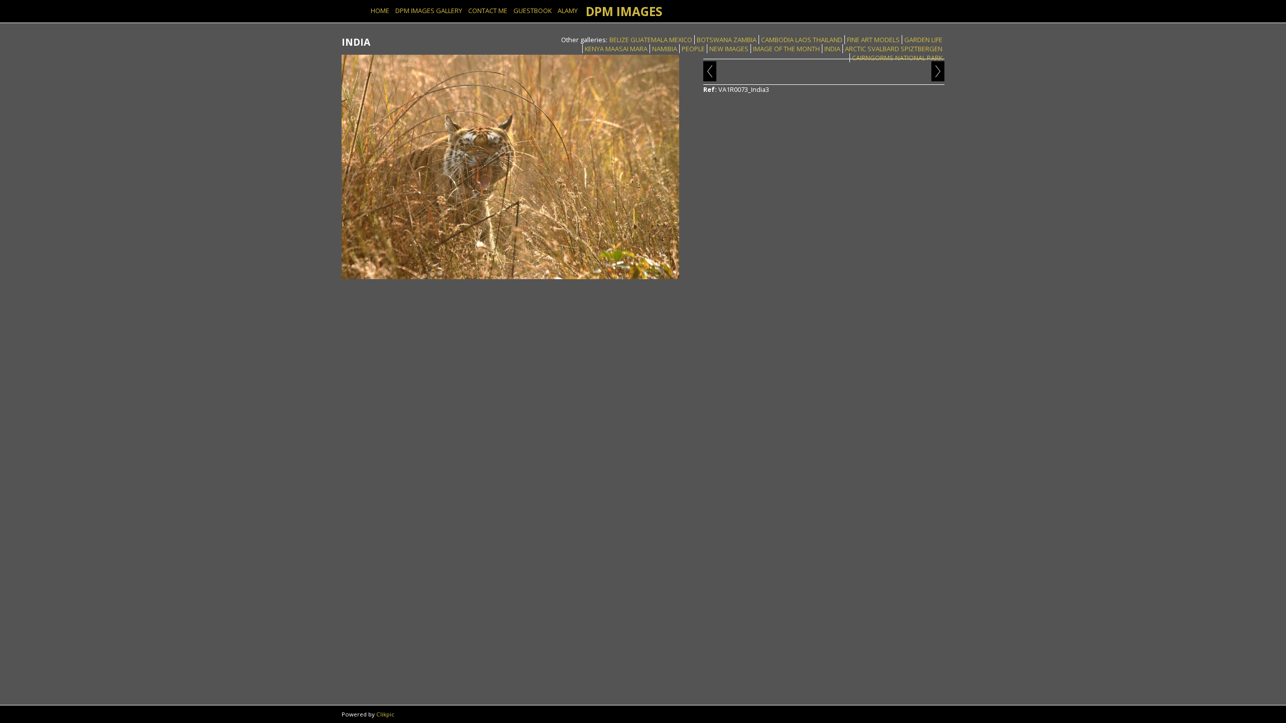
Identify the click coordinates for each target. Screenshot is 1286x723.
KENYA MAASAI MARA (616, 48)
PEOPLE (693, 48)
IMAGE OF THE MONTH (786, 48)
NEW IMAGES (728, 48)
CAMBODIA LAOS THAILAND (801, 39)
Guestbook (532, 10)
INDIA (832, 48)
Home (380, 10)
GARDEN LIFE (923, 39)
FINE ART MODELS (873, 39)
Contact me (487, 10)
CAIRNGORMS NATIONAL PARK (897, 57)
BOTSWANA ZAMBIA (727, 39)
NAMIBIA (664, 48)
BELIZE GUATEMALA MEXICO (650, 39)
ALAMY (568, 10)
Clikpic (385, 714)
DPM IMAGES (624, 11)
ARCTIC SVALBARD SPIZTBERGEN (893, 48)
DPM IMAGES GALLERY (428, 10)
